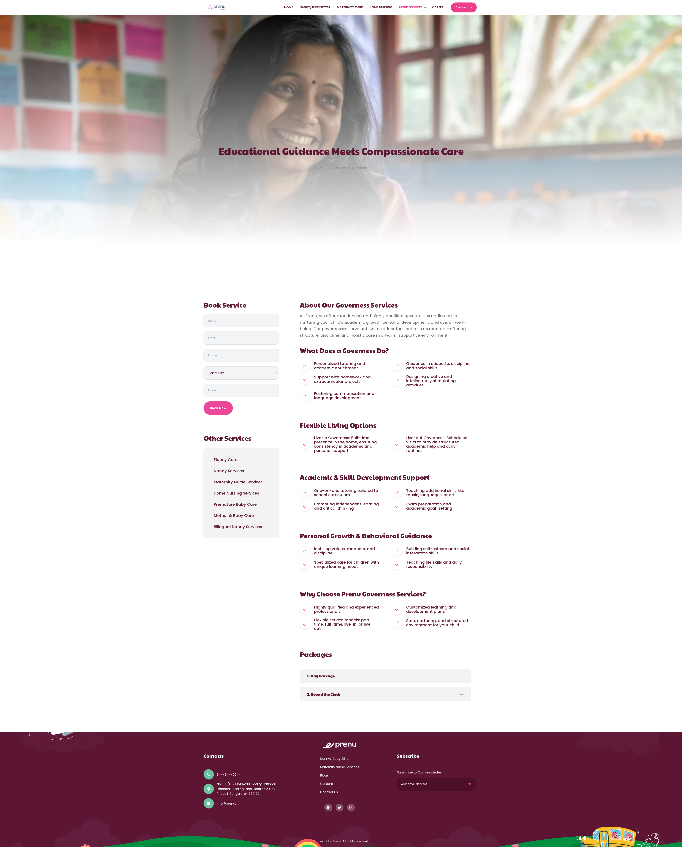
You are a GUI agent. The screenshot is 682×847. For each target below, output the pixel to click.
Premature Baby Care (235, 504)
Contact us (464, 7)
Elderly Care (225, 459)
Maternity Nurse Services (238, 482)
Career (438, 7)
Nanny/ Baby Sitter (335, 758)
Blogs (324, 775)
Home (288, 7)
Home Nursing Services (236, 493)
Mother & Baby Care (234, 515)
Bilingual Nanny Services (238, 527)
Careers (326, 783)
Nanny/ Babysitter (315, 7)
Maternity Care (350, 7)
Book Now (218, 408)
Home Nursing (381, 7)
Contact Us (329, 792)
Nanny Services (229, 471)
